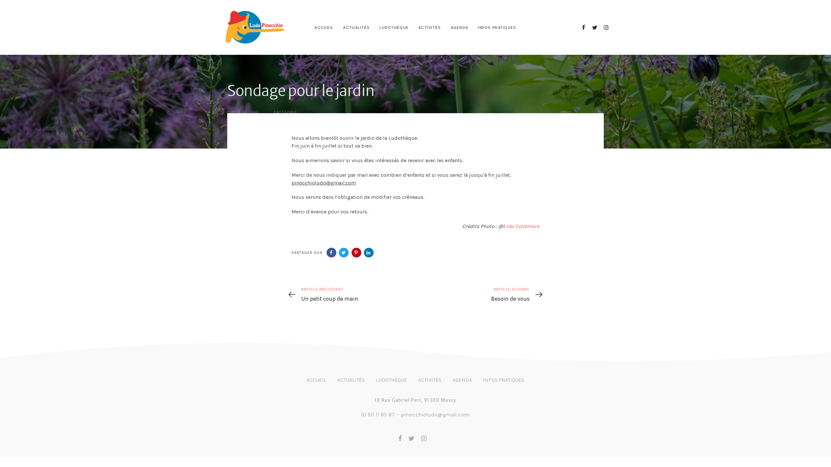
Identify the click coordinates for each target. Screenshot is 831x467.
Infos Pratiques (503, 380)
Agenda (462, 380)
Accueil (316, 380)
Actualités (351, 380)
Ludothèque (391, 380)
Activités (429, 380)
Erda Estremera (521, 226)
